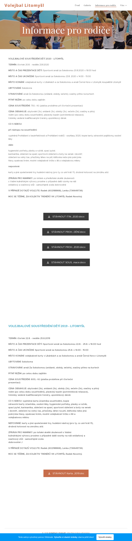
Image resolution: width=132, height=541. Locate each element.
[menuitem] (78, 5)
